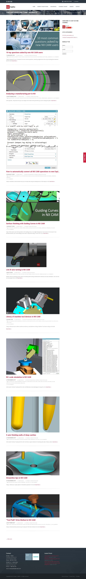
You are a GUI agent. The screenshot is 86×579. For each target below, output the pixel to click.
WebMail (76, 1)
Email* (63, 49)
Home (34, 6)
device (34, 321)
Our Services (53, 6)
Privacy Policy (72, 576)
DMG (34, 381)
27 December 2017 (11, 380)
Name (63, 45)
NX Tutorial (45, 56)
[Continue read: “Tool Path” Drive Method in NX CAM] (32, 517)
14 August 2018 (10, 226)
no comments (56, 98)
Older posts (9, 539)
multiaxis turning (28, 274)
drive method (16, 227)
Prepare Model (44, 98)
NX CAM (31, 56)
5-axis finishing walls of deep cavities (21, 435)
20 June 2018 (9, 319)
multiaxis (22, 274)
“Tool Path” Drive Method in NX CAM (20, 520)
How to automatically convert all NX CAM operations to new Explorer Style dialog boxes (33, 172)
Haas (41, 381)
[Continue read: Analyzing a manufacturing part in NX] (32, 90)
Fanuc (36, 381)
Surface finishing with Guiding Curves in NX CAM (25, 224)
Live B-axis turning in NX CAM (18, 270)
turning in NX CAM (43, 274)
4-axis (10, 524)
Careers (71, 6)
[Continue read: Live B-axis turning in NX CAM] (26, 266)
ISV (45, 321)
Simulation (23, 383)
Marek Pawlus (20, 55)
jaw (47, 321)
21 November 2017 (11, 438)
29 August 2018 (10, 174)
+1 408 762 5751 (13, 566)
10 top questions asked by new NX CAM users (24, 53)
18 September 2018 (11, 96)
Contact (78, 6)
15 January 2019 (10, 55)
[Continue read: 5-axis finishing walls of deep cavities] (32, 432)
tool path (53, 227)
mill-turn (18, 274)
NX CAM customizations (29, 174)
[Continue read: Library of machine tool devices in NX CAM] (32, 313)
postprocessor (17, 383)
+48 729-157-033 (13, 560)
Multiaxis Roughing (34, 524)
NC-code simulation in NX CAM (18, 377)
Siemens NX (50, 56)
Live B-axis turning (12, 274)
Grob (39, 381)
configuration (12, 56)
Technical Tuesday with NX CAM (31, 55)
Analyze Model (12, 98)
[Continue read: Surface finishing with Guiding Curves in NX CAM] (32, 220)
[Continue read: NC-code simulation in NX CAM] (32, 374)
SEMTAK (18, 576)
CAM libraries (11, 321)
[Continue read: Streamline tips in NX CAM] (32, 475)
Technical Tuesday (63, 6)
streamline (48, 227)
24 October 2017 (10, 522)
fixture (43, 321)
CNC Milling (17, 98)
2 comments (56, 56)
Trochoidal (48, 524)
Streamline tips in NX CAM (16, 478)
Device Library (38, 321)
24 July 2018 (9, 272)
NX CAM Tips (35, 56)
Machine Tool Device (52, 321)
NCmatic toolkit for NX (42, 6)
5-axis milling (11, 381)
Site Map (78, 576)
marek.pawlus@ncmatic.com (15, 568)
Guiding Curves (22, 227)
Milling (21, 98)
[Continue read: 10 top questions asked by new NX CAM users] (32, 49)
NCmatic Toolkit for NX (19, 56)
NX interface (40, 56)
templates (8, 177)
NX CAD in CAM (27, 56)
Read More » (14, 60)
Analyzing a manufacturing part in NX (21, 94)
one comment (34, 482)
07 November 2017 (11, 480)
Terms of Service (65, 576)
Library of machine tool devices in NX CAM (23, 317)
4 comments (51, 274)
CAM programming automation (20, 321)
